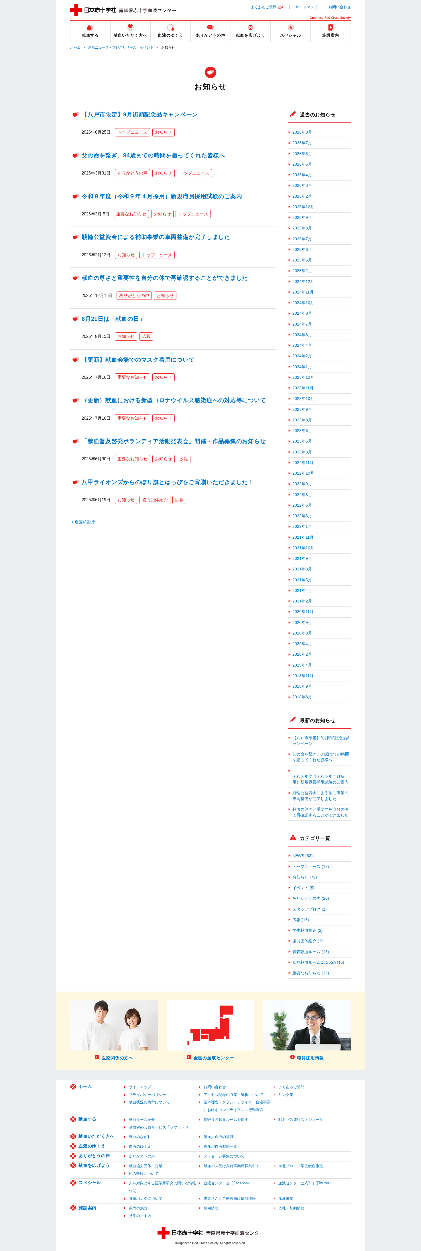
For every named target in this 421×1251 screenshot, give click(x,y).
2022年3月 (302, 516)
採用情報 (211, 1208)
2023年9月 (302, 409)
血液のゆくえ (92, 1145)
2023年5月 (302, 441)
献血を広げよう (94, 1165)
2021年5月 (302, 580)
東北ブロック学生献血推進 (300, 1166)
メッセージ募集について (224, 1156)
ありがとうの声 (132, 172)
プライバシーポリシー (147, 1095)
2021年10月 (303, 548)
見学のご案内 (140, 1216)
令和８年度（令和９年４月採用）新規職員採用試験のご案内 (162, 196)
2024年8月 (302, 313)
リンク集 (285, 1095)
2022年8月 (302, 495)
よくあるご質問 (264, 7)
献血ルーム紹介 (142, 1119)
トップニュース (132, 132)
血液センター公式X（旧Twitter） (305, 1183)
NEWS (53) (302, 856)
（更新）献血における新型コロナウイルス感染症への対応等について (174, 400)
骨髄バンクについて (145, 1198)
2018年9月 (302, 686)
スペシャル (89, 1182)
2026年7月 (302, 143)
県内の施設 (138, 1208)
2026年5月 (302, 164)
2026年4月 (302, 175)
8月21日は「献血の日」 (113, 319)
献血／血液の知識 (218, 1137)
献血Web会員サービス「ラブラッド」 (160, 1127)
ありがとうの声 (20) (310, 898)
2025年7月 (302, 239)
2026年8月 (302, 132)
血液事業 (285, 1198)
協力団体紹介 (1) (307, 941)
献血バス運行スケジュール (300, 1119)
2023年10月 (303, 398)
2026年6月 (302, 154)
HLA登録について (143, 1173)
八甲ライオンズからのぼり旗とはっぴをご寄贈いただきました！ (168, 482)
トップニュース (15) (310, 867)
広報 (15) (300, 920)
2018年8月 (302, 697)
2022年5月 (302, 505)
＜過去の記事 (83, 521)
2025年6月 (302, 249)
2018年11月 (303, 676)
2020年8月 (302, 633)
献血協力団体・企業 (145, 1166)
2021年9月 (302, 558)
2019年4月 (302, 665)
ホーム (75, 47)
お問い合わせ (339, 7)
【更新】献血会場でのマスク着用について (138, 359)
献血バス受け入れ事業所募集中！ (231, 1166)
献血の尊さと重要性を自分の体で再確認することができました (165, 278)
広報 (146, 336)
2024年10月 (303, 303)
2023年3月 (302, 452)
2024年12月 (303, 281)
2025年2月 (302, 271)
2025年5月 (302, 260)
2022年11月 (303, 463)
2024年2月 (302, 356)
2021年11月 (303, 537)
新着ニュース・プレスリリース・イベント (121, 47)
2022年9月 (302, 484)
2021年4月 (302, 590)
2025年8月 (302, 228)
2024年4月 (302, 345)
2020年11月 (303, 612)
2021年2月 (302, 601)
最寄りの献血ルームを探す (226, 1119)
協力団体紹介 (155, 499)
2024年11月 (303, 292)
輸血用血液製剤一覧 (220, 1146)
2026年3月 (302, 185)
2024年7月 (302, 324)
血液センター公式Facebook (227, 1183)
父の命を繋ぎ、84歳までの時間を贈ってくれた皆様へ (153, 155)
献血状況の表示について (149, 1102)
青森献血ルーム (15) (310, 952)
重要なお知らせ (131, 213)
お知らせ (163, 132)
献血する (87, 1119)
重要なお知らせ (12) (310, 973)
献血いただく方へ (96, 1136)
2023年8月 (302, 420)
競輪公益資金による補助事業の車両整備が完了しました (156, 237)
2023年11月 (303, 388)
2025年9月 (302, 217)
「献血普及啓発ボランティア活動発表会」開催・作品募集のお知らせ (174, 441)
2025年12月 (303, 207)
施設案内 (87, 1207)
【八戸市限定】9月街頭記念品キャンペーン (140, 114)
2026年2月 (302, 196)
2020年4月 (302, 644)
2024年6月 (302, 335)
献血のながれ (140, 1137)
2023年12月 (303, 377)
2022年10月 (303, 473)
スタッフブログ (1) (309, 909)
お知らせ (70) (304, 877)
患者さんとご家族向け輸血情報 (230, 1198)
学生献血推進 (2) (307, 930)
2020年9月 (302, 622)
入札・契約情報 (291, 1208)
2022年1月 (302, 526)
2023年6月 (302, 431)
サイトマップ (306, 7)
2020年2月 (302, 654)
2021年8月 (302, 569)
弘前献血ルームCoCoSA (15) (318, 962)
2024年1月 (302, 367)
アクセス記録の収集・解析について (233, 1095)
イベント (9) (303, 888)
